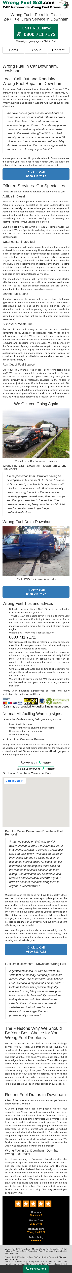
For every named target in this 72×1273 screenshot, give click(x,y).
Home (13, 50)
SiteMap (62, 1257)
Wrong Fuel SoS (36, 1232)
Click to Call (37, 1269)
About (36, 50)
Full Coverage (11, 1259)
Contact (58, 50)
